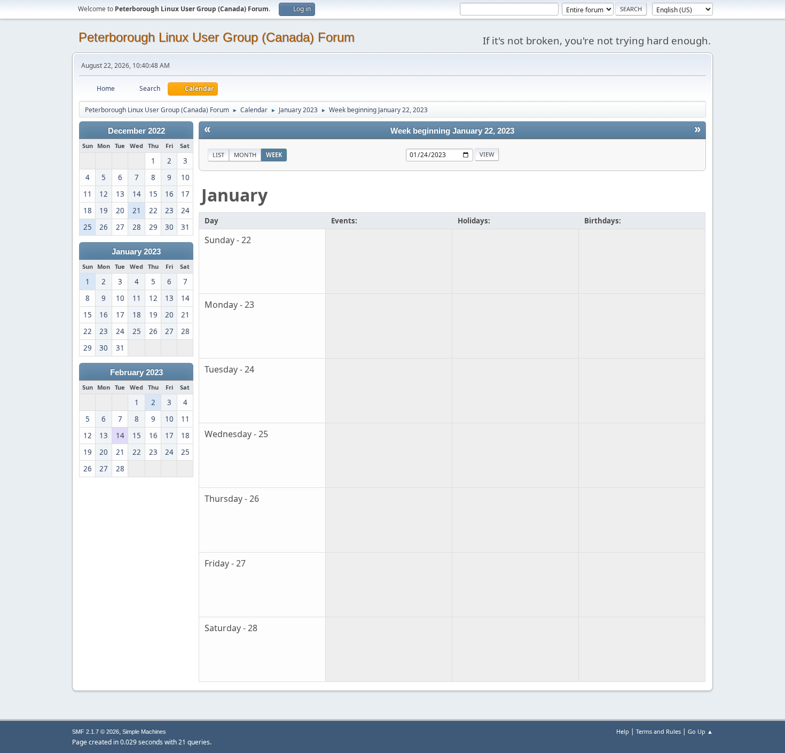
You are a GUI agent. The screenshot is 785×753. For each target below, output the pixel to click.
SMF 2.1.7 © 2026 (95, 731)
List (218, 155)
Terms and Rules (658, 731)
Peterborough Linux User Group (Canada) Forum (216, 37)
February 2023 (136, 372)
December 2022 (136, 131)
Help (622, 731)
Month (245, 155)
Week (274, 155)
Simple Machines (144, 731)
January (234, 194)
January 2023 (136, 251)
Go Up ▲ (700, 731)
